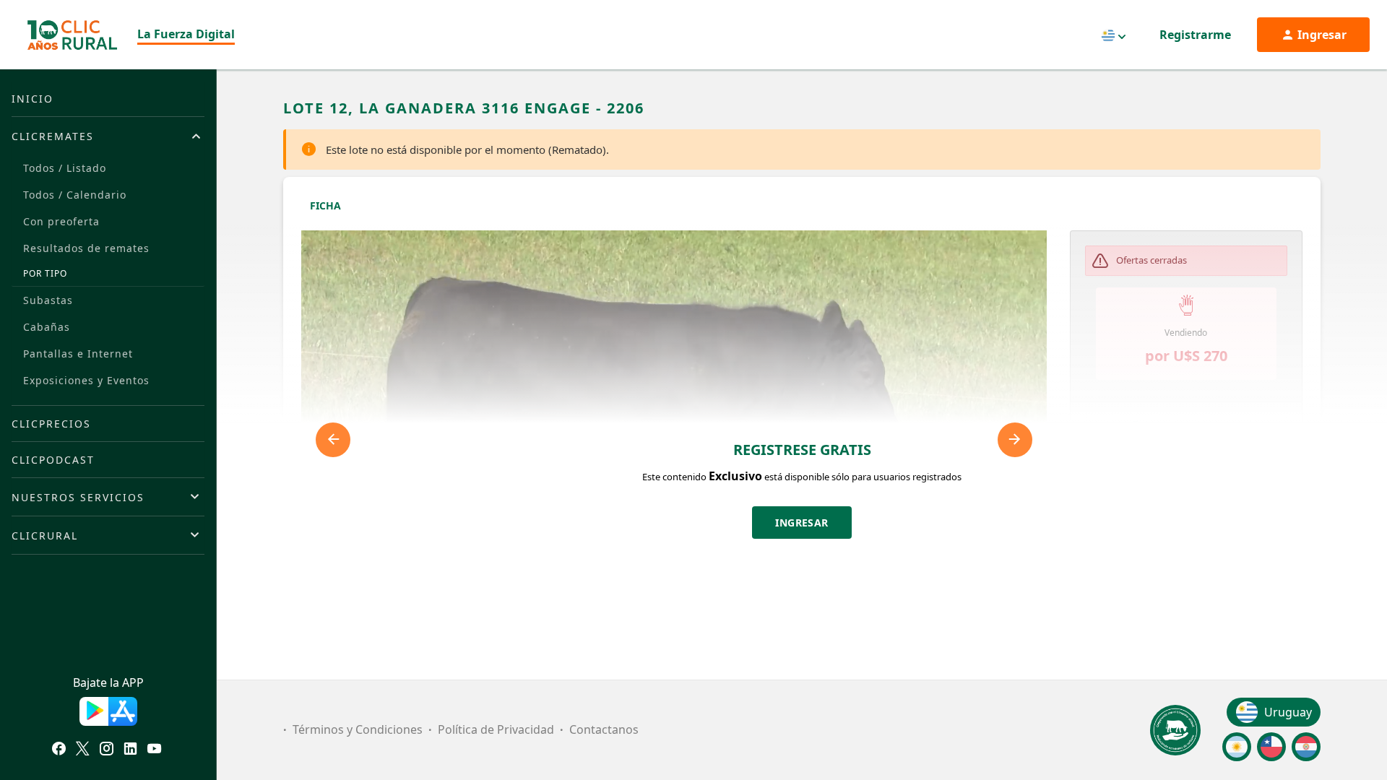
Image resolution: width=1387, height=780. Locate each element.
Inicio (32, 98)
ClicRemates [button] (53, 136)
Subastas (48, 300)
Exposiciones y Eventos (86, 380)
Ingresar (802, 522)
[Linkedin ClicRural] (130, 750)
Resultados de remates (86, 248)
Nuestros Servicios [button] (78, 497)
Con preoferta (61, 221)
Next (1015, 439)
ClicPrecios (51, 423)
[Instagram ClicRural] (106, 750)
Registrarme (1195, 35)
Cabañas (46, 327)
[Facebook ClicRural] (59, 750)
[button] (1186, 429)
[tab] (108, 136)
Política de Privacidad (496, 729)
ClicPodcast (53, 460)
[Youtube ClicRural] (154, 750)
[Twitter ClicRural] (82, 750)
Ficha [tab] (325, 205)
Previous (333, 439)
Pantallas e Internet (78, 353)
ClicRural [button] (45, 535)
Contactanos (604, 729)
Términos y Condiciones (358, 729)
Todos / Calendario (74, 195)
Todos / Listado (64, 168)
